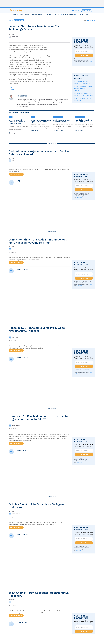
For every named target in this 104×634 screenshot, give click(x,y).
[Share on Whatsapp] (94, 20)
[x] (78, 11)
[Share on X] (90, 20)
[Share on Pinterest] (92, 20)
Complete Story (15, 174)
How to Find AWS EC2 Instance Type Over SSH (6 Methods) (41, 121)
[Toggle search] (94, 11)
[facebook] (73, 11)
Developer (48, 14)
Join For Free (84, 55)
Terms (91, 61)
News (15, 14)
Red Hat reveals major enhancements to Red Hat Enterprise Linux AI (17, 121)
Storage (80, 14)
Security (57, 14)
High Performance (69, 14)
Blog (87, 14)
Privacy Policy (79, 62)
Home (10, 20)
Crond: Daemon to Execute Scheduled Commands (61, 121)
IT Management (24, 14)
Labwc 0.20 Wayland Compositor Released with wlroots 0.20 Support (83, 88)
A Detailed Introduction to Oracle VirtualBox (83, 121)
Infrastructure (37, 14)
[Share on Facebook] (88, 20)
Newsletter (87, 10)
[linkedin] (76, 11)
